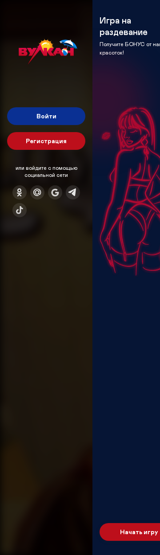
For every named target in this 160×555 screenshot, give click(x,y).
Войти (46, 116)
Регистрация (46, 141)
